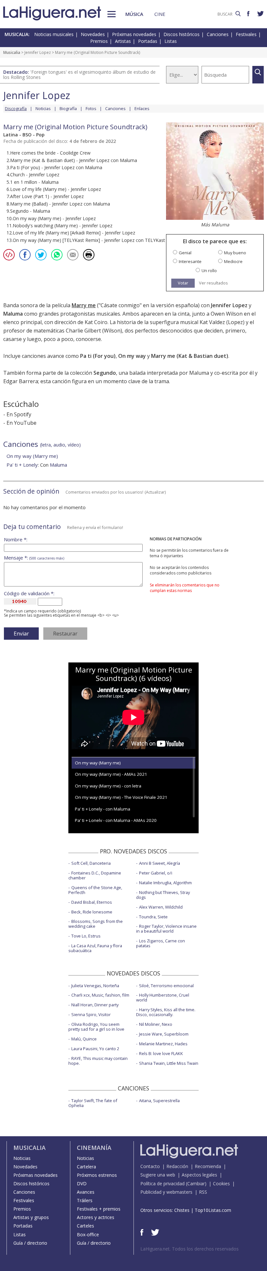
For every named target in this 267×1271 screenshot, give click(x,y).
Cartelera (86, 1167)
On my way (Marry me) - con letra (108, 786)
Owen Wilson (227, 313)
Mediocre (233, 261)
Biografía (68, 108)
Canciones (218, 34)
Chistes (182, 1210)
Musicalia (11, 52)
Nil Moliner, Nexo (155, 1024)
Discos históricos (181, 34)
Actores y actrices (95, 1217)
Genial (185, 253)
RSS (203, 1192)
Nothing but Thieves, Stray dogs (163, 894)
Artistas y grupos (31, 1217)
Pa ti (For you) (98, 355)
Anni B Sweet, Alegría (159, 863)
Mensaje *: (34, 557)
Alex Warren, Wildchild (161, 907)
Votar (183, 283)
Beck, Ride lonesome (91, 912)
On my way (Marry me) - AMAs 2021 (111, 774)
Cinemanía (94, 1147)
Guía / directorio (30, 1243)
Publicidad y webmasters (166, 1192)
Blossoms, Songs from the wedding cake (95, 923)
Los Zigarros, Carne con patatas (160, 943)
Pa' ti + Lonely (22, 464)
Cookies (221, 1183)
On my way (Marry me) (32, 456)
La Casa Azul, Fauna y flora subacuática (95, 948)
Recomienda (208, 1166)
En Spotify (19, 414)
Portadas (147, 41)
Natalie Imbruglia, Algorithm (165, 883)
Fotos (91, 108)
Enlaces (141, 108)
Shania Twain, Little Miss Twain (168, 1063)
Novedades (93, 34)
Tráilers (84, 1200)
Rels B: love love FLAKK (161, 1053)
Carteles (85, 1226)
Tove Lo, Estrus (86, 936)
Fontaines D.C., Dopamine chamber (94, 875)
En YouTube (21, 422)
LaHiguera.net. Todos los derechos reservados (189, 1249)
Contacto (150, 1166)
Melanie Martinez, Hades (163, 1044)
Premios (99, 41)
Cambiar (196, 1183)
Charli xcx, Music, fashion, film (100, 995)
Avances (85, 1192)
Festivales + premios (98, 1209)
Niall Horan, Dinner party (95, 1005)
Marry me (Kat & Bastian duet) (189, 355)
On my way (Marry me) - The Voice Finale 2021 (121, 797)
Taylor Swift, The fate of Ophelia (92, 1103)
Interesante (190, 261)
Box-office (88, 1234)
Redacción (177, 1166)
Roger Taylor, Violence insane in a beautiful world (166, 928)
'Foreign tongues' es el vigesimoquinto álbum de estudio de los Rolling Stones (79, 74)
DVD (82, 1183)
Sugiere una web (157, 1175)
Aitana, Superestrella (159, 1100)
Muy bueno (235, 253)
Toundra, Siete (153, 917)
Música (134, 14)
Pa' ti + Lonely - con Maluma (102, 809)
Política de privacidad (162, 1183)
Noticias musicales (54, 34)
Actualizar (155, 492)
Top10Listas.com (213, 1210)
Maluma (58, 464)
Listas (170, 41)
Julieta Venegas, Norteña (95, 985)
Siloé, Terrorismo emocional (166, 985)
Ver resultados (213, 283)
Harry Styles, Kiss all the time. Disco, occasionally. (165, 1012)
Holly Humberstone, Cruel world (162, 997)
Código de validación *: (29, 593)
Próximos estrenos (97, 1175)
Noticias (43, 108)
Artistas (123, 41)
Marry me (84, 305)
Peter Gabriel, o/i (155, 873)
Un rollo (209, 270)
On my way (132, 355)
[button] (111, 14)
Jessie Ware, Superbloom (164, 1034)
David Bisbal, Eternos (91, 902)
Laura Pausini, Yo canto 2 (95, 1048)
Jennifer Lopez (37, 52)
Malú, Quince (84, 1039)
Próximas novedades (134, 34)
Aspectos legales (199, 1175)
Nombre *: (15, 539)
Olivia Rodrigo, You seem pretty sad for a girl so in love (96, 1026)
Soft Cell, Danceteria (91, 863)
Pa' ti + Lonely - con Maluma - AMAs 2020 (116, 820)
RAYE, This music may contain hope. (98, 1060)
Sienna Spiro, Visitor (91, 1014)
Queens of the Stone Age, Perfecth (95, 890)
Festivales (246, 34)
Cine (159, 14)
